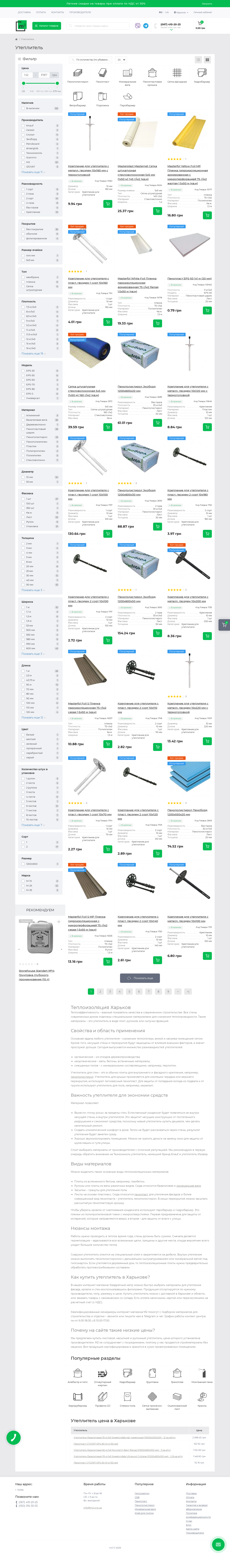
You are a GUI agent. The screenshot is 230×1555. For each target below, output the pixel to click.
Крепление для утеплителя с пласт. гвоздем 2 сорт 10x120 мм (138, 814)
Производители (80, 12)
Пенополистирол (145, 1505)
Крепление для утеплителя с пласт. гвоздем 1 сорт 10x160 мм (88, 283)
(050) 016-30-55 (170, 28)
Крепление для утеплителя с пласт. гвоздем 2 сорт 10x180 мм (187, 495)
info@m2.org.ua (93, 1507)
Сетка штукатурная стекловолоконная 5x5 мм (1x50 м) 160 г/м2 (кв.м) (86, 391)
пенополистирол (82, 1076)
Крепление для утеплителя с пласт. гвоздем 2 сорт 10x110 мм (138, 708)
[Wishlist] (59, 922)
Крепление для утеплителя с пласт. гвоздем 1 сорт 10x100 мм (88, 495)
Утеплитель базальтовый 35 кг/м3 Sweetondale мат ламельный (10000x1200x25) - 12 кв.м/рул (125, 1437)
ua (167, 12)
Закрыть (207, 3)
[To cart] (107, 204)
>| (188, 991)
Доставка (24, 12)
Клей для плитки (144, 1513)
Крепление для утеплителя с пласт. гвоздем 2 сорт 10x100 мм (88, 601)
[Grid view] (207, 59)
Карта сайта (192, 1529)
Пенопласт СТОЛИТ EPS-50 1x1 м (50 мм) (96, 1462)
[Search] (70, 25)
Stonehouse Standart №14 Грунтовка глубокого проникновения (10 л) (36, 975)
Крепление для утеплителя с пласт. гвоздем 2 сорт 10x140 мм (138, 921)
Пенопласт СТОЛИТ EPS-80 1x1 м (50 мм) (96, 1443)
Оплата (41, 12)
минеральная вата (188, 1185)
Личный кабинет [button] (203, 12)
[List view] (198, 59)
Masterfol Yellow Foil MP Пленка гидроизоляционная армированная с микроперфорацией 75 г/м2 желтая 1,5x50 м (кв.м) (187, 174)
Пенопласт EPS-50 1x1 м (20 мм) (189, 278)
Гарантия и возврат (197, 1505)
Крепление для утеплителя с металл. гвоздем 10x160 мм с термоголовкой (88, 170)
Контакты (57, 12)
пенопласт (141, 1194)
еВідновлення (194, 1509)
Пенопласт (141, 1501)
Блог (189, 1525)
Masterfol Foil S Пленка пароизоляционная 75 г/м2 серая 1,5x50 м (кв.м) (87, 708)
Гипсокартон (142, 1493)
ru (160, 12)
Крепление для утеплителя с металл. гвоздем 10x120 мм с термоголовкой (187, 391)
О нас (189, 1521)
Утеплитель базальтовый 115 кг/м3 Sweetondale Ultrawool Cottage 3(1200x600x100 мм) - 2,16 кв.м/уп (128, 1456)
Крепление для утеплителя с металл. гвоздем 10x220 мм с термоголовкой (187, 708)
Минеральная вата (145, 1509)
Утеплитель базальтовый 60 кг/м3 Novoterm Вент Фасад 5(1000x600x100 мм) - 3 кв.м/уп (122, 1450)
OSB (137, 1497)
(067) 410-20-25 (171, 24)
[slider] (23, 83)
